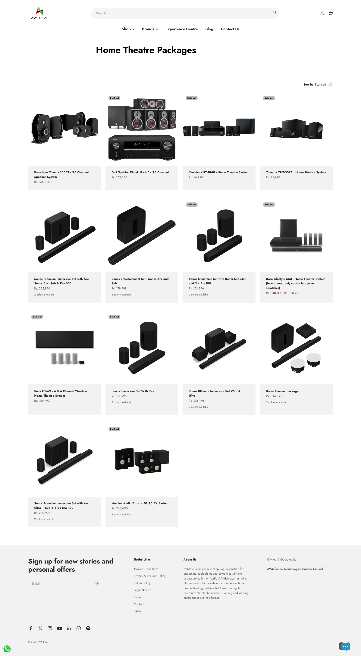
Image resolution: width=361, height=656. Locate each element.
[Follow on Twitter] (40, 628)
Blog (209, 29)
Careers (138, 597)
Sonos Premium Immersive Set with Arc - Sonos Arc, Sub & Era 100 (62, 281)
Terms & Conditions (146, 569)
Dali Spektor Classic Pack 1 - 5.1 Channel (140, 172)
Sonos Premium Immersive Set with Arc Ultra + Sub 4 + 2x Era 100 (61, 505)
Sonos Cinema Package (282, 391)
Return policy (142, 583)
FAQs (137, 611)
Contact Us (230, 29)
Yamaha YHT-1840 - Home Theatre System (218, 172)
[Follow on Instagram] (49, 628)
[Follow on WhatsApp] (78, 628)
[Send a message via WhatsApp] (7, 649)
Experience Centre (181, 29)
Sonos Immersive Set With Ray (132, 391)
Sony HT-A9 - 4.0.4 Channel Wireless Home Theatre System (60, 393)
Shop (126, 29)
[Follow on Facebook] (30, 628)
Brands (148, 29)
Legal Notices (142, 590)
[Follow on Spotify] (88, 628)
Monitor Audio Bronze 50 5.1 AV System (139, 503)
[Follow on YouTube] (59, 628)
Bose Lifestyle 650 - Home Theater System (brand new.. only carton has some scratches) (295, 283)
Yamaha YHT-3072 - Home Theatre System (296, 172)
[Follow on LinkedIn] (69, 628)
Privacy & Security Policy (149, 576)
